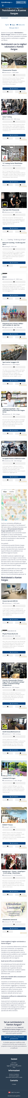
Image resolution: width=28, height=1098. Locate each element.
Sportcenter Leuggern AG (10, 362)
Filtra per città (13, 28)
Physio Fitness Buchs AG (10, 634)
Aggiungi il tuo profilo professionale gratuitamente (14, 1038)
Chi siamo (14, 1062)
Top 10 (7, 25)
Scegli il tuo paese (15, 1092)
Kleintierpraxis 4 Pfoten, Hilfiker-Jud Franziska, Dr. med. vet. (13, 324)
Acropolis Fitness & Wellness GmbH (13, 458)
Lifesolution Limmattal (9, 920)
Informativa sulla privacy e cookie (14, 1077)
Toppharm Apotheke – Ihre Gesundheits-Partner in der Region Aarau (13, 410)
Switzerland (4, 18)
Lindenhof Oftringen (8, 778)
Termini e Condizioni (14, 1074)
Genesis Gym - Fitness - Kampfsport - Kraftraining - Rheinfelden (13, 872)
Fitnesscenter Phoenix (9, 70)
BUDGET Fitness (7, 825)
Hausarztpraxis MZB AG (10, 601)
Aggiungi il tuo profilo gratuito (14, 1065)
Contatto (14, 1084)
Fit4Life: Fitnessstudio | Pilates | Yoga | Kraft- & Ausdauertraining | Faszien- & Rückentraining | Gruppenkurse (13, 682)
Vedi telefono (14, 88)
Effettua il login (14, 1064)
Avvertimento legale (14, 1076)
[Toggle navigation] (2, 5)
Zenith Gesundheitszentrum (11, 732)
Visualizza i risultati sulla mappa (14, 505)
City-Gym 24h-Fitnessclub (10, 210)
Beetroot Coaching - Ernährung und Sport (13, 243)
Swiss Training (7, 117)
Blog (14, 1067)
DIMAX (4, 277)
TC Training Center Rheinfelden (12, 163)
